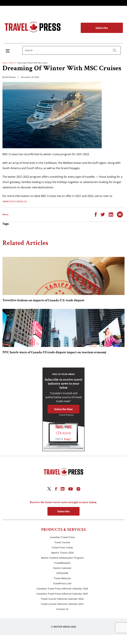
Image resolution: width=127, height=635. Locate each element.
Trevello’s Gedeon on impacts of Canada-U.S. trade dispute (43, 300)
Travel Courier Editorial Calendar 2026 (62, 598)
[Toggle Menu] (8, 50)
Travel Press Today (62, 547)
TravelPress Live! (62, 583)
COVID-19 (12, 63)
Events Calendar (62, 568)
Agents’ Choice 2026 (62, 552)
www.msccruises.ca (14, 201)
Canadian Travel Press (62, 537)
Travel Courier (62, 542)
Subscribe (102, 27)
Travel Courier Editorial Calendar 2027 (62, 604)
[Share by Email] (120, 214)
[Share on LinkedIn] (111, 214)
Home (4, 63)
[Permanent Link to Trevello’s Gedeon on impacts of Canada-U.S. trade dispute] (63, 276)
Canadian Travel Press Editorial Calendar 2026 (62, 588)
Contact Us (62, 609)
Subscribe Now (63, 409)
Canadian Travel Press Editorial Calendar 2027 (62, 593)
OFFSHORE (62, 573)
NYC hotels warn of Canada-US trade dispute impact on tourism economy (54, 352)
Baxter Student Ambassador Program (62, 557)
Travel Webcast (62, 578)
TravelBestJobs (62, 562)
